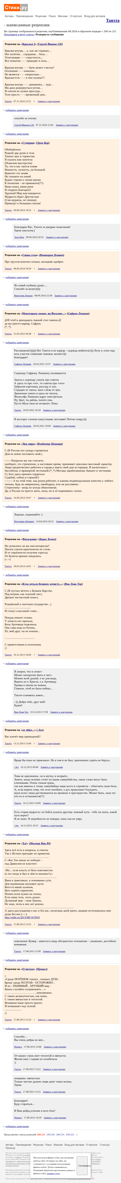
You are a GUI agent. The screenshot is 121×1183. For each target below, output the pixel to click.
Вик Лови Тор (73, 584)
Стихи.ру (105, 1144)
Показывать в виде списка (19, 34)
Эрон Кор (43, 142)
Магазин (63, 16)
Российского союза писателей (79, 1179)
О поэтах (28, 969)
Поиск (52, 16)
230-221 (70, 1134)
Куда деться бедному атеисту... (42, 584)
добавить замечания (17, 110)
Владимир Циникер (50, 443)
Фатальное (29, 539)
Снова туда (29, 255)
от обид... (28, 729)
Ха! (24, 843)
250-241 (51, 1134)
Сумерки (28, 142)
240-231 (60, 1134)
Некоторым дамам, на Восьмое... (43, 313)
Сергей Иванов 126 (50, 44)
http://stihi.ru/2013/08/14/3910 (22, 917)
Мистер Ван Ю (40, 843)
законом (18, 1157)
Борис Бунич (47, 539)
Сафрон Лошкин (78, 313)
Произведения (24, 16)
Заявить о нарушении (49, 101)
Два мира (28, 443)
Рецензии (40, 16)
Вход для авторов (94, 16)
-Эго (40, 729)
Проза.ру (10, 1148)
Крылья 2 (28, 44)
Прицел (41, 969)
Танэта (113, 20)
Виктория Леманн (51, 255)
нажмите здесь (53, 1173)
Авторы (9, 16)
